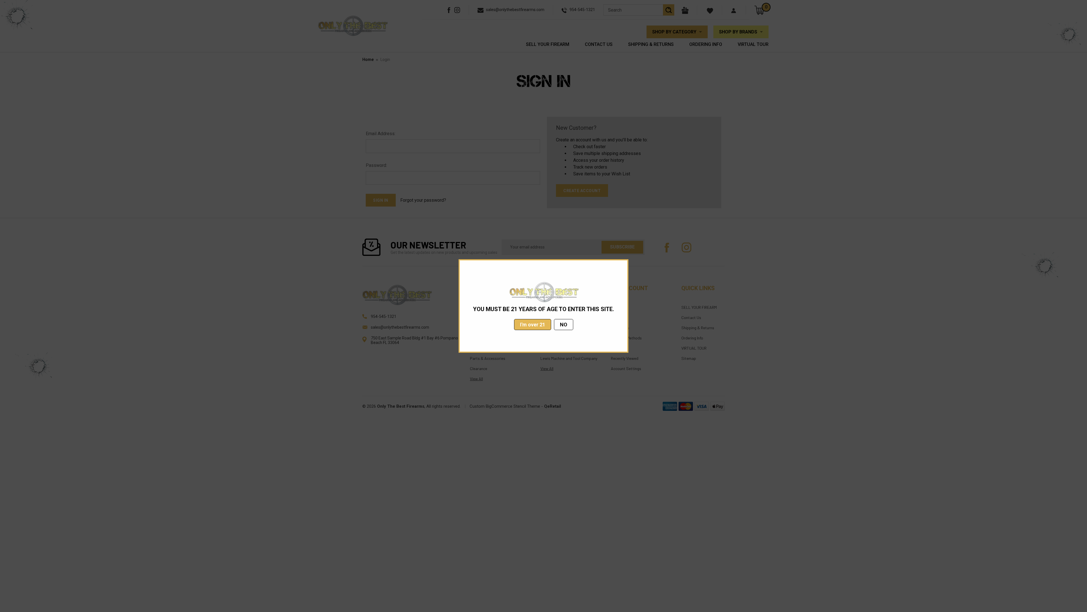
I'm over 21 (532, 325)
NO (563, 325)
